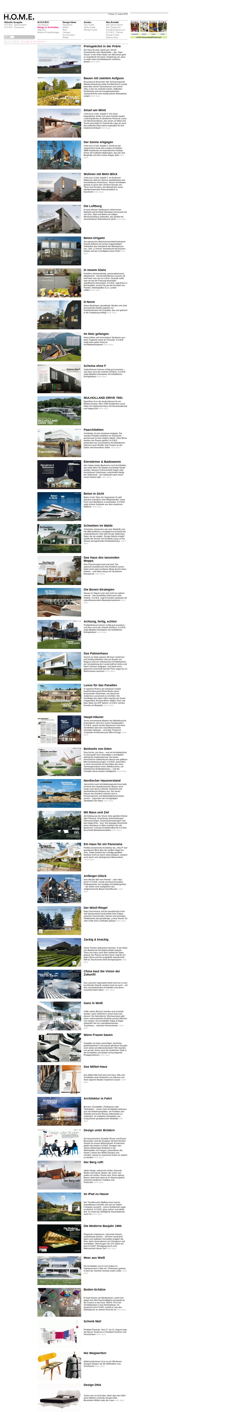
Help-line (41, 30)
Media (66, 37)
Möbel (66, 27)
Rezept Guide (90, 30)
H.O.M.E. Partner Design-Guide (114, 33)
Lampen (66, 32)
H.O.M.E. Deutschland (15, 25)
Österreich (156, 37)
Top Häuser (42, 25)
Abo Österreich (113, 27)
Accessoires (69, 35)
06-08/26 (135, 34)
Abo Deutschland (114, 25)
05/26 (144, 34)
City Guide (89, 25)
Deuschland (147, 37)
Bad (65, 30)
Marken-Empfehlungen (48, 32)
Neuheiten (67, 25)
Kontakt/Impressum (115, 30)
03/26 (163, 34)
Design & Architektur (48, 27)
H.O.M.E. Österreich (14, 27)
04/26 (153, 34)
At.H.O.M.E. (11, 41)
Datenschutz (112, 37)
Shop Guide (89, 27)
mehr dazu (95, 62)
